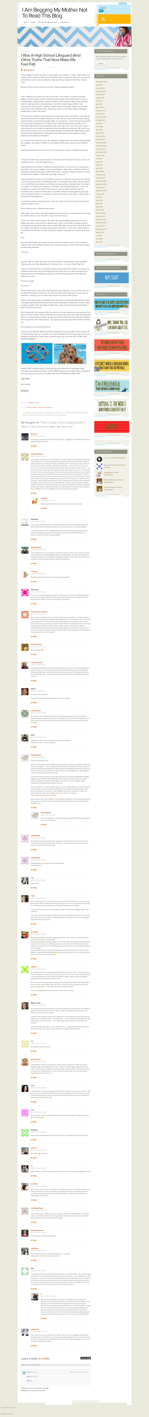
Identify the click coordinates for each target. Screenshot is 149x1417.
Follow (101, 63)
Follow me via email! (104, 51)
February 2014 (100, 213)
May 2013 (99, 242)
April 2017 (99, 104)
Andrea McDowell (109, 480)
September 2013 (101, 229)
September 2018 (101, 82)
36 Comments (29, 70)
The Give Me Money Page (47, 22)
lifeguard (41, 407)
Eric (32, 1041)
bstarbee (34, 1148)
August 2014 (100, 194)
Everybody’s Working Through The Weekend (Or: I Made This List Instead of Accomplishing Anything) (54, 413)
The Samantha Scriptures (39, 612)
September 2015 (101, 152)
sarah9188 (107, 472)
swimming (48, 407)
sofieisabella (35, 1329)
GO (101, 10)
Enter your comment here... (31, 1365)
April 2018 (99, 85)
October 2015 (100, 149)
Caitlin (33, 896)
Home (26, 22)
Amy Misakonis (48, 863)
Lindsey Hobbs (36, 711)
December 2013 (101, 219)
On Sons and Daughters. (117, 458)
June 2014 (99, 200)
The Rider (34, 571)
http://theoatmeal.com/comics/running (43, 795)
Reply (35, 446)
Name (32, 1376)
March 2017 (100, 107)
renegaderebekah (37, 662)
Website (29, 1381)
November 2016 (101, 117)
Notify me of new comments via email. (35, 1388)
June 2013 (99, 239)
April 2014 (99, 207)
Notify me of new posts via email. (33, 1390)
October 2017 (100, 94)
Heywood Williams (37, 454)
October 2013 (100, 226)
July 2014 (99, 197)
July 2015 (99, 159)
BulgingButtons (36, 547)
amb (32, 878)
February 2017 (100, 111)
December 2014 (101, 181)
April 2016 (99, 130)
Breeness (34, 434)
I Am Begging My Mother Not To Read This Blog (54, 12)
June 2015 (99, 162)
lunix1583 (34, 1184)
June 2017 (99, 101)
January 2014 (100, 216)
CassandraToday (36, 644)
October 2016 (100, 120)
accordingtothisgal (37, 1208)
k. (41, 1294)
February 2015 (100, 175)
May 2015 (99, 165)
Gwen (33, 1085)
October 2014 (100, 187)
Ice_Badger (34, 932)
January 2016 (100, 139)
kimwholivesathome (37, 1230)
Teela (32, 1110)
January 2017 (100, 114)
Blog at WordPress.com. (8, 1407)
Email (32, 1372)
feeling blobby (32, 407)
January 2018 (100, 88)
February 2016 (100, 136)
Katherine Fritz (34, 402)
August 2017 (100, 98)
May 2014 (99, 203)
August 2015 (100, 155)
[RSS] (102, 19)
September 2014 (101, 191)
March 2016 (100, 133)
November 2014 (101, 184)
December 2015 (101, 143)
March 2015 (100, 171)
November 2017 (101, 91)
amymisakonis (35, 836)
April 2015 (99, 168)
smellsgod (44, 498)
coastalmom (35, 1248)
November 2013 (101, 223)
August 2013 (100, 232)
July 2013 (99, 235)
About (33, 22)
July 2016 (99, 123)
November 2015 (101, 146)
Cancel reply (85, 1358)
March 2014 (100, 210)
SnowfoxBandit (36, 755)
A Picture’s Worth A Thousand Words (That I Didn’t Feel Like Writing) (44, 415)
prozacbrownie (36, 1059)
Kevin (105, 458)
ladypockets (64, 22)
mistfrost (33, 967)
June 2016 (99, 126)
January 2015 (100, 178)
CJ (31, 1166)
